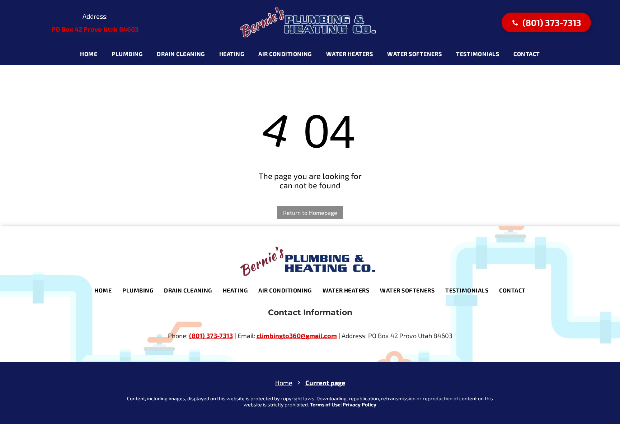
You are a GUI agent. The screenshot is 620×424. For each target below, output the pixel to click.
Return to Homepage (310, 212)
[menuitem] (88, 54)
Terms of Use (325, 404)
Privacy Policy (359, 404)
